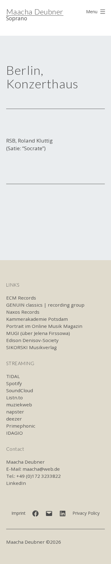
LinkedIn (16, 483)
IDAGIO (14, 433)
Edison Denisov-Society (32, 340)
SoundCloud (19, 390)
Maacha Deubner (35, 11)
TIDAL (13, 376)
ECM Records (21, 298)
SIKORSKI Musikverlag (31, 347)
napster (15, 412)
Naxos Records (22, 312)
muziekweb (19, 404)
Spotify (14, 383)
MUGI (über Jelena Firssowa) (38, 333)
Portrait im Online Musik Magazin (44, 326)
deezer (14, 419)
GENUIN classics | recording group (45, 305)
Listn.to (14, 397)
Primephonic (20, 426)
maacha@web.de (41, 469)
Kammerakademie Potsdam (37, 319)
